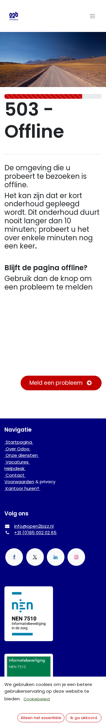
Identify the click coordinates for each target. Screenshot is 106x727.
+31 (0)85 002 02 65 (35, 532)
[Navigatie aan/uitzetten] (92, 16)
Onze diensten (21, 455)
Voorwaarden (19, 482)
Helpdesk (15, 468)
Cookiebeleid (37, 699)
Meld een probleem (56, 383)
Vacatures (17, 462)
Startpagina (18, 442)
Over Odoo (17, 449)
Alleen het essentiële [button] (41, 718)
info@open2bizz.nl (34, 526)
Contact (15, 475)
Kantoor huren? (22, 488)
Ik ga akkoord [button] (83, 718)
